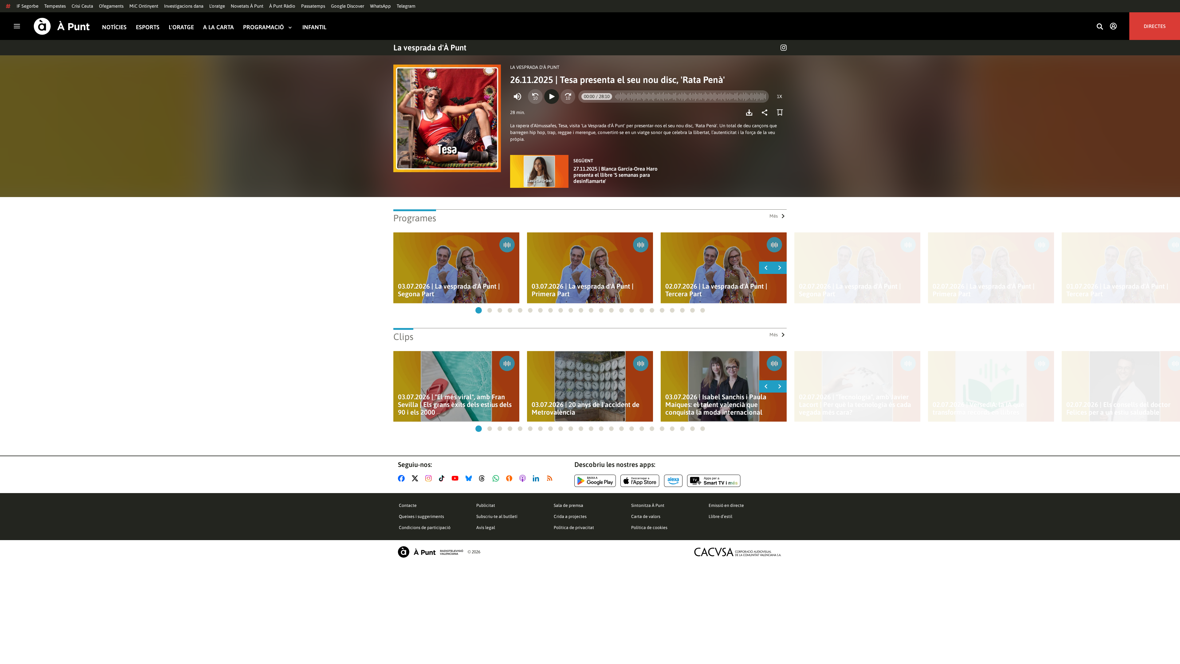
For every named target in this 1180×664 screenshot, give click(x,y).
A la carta (218, 27)
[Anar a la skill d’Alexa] (673, 481)
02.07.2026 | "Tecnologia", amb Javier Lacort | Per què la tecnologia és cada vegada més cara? (855, 404)
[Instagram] (784, 48)
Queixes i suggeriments (421, 516)
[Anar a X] (416, 478)
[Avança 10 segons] (567, 96)
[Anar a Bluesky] (470, 478)
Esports (147, 27)
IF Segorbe (27, 6)
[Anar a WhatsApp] (497, 478)
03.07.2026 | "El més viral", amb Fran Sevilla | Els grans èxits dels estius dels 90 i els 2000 (455, 404)
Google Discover (347, 6)
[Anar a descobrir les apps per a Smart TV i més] (714, 481)
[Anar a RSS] (551, 478)
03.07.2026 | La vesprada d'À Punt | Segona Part (449, 290)
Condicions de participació (424, 527)
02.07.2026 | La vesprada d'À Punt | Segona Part (850, 290)
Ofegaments (111, 6)
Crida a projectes (570, 516)
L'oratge (217, 6)
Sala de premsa (568, 505)
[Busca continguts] (1099, 27)
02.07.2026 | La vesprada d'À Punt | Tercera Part (716, 290)
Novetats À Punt (247, 6)
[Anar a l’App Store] (639, 481)
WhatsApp (380, 6)
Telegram (406, 6)
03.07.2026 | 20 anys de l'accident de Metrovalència (585, 408)
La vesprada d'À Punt (429, 47)
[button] (478, 310)
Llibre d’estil (720, 516)
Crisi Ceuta (82, 6)
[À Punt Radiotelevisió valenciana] (430, 552)
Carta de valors (645, 516)
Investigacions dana (183, 6)
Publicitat (485, 505)
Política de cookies (649, 527)
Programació (263, 27)
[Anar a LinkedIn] (537, 478)
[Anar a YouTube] (456, 478)
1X (779, 96)
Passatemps (313, 6)
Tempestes (55, 6)
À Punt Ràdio (282, 6)
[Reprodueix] (551, 96)
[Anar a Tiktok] (443, 478)
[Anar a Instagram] (429, 478)
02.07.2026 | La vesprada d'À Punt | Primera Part (984, 290)
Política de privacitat (574, 527)
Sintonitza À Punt (647, 505)
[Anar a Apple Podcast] (523, 478)
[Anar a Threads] (483, 478)
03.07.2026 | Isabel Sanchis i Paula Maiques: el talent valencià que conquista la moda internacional (715, 404)
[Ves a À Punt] (62, 26)
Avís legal (485, 527)
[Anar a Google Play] (595, 481)
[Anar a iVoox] (510, 478)
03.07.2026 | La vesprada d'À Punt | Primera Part (583, 290)
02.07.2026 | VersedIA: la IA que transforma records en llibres (978, 408)
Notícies (114, 27)
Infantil (314, 27)
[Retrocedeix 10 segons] (535, 96)
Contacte (408, 505)
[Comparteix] (766, 112)
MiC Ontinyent (143, 6)
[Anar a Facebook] (402, 478)
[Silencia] (517, 96)
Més (773, 216)
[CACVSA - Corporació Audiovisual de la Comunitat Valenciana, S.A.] (738, 552)
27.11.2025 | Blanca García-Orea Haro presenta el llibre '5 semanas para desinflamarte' (615, 175)
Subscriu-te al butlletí (496, 516)
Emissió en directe (726, 505)
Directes (1155, 26)
